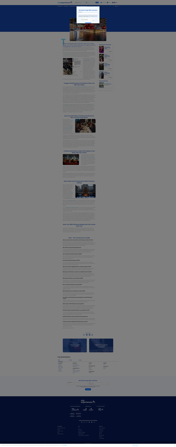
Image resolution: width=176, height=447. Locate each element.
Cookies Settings (135, 445)
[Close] (175, 445)
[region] (88, 445)
